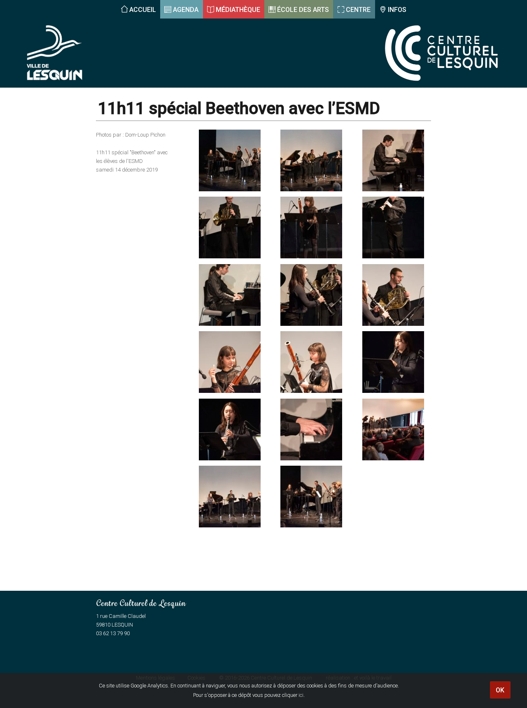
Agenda (185, 10)
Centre (358, 10)
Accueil (142, 10)
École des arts (303, 10)
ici (300, 695)
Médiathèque (238, 10)
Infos (397, 10)
